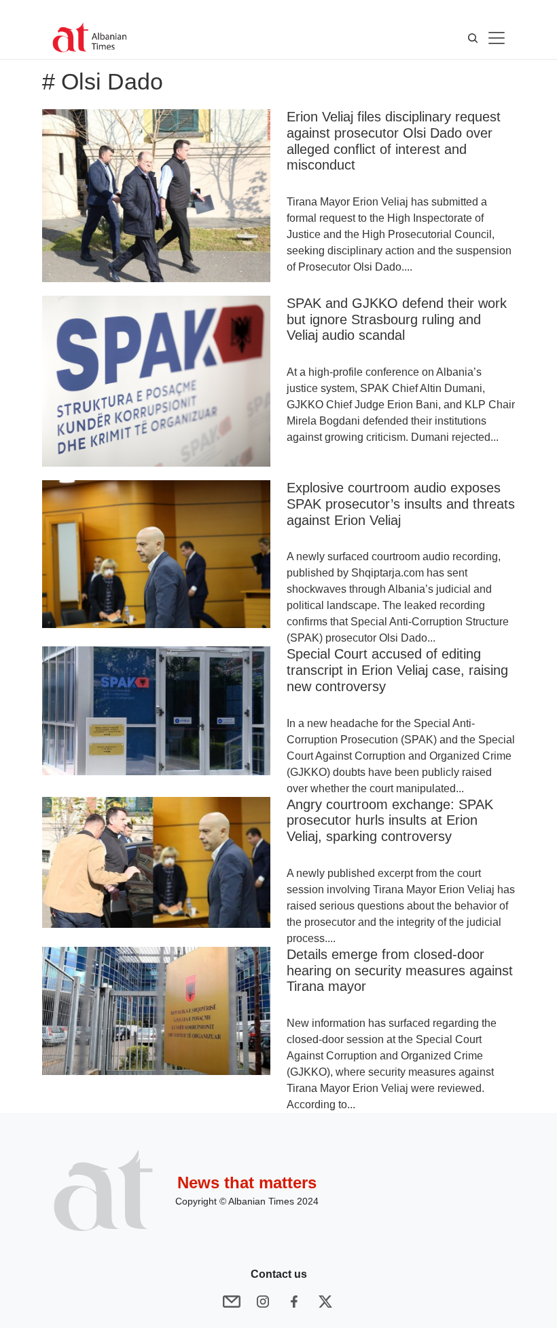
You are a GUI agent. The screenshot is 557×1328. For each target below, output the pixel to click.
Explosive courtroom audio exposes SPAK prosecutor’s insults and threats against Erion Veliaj (401, 504)
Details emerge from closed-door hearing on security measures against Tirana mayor (400, 970)
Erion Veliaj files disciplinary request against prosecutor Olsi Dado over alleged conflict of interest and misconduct (394, 140)
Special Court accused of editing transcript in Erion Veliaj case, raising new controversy (397, 670)
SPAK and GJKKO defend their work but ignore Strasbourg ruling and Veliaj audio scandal (397, 319)
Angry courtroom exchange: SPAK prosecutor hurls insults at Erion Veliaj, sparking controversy (390, 820)
